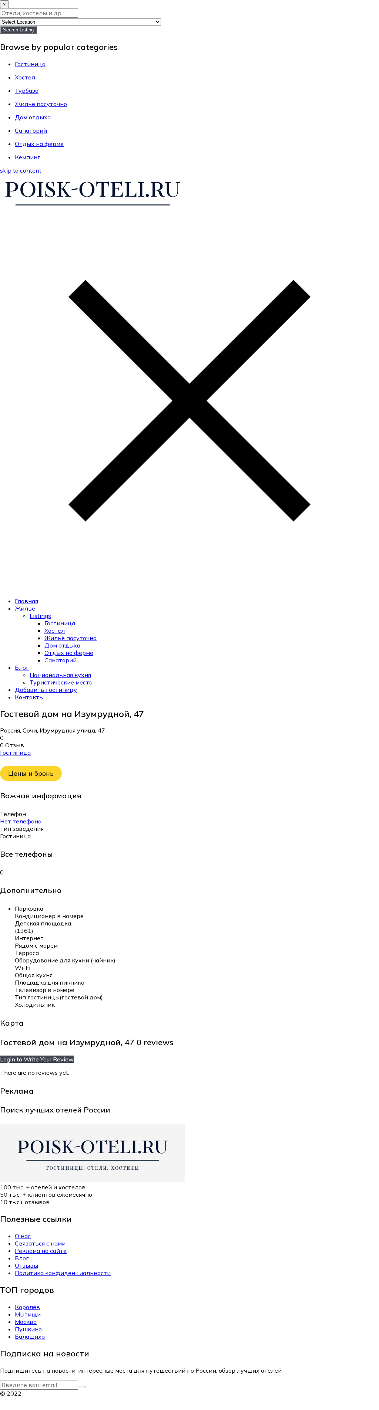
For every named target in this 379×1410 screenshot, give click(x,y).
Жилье (25, 608)
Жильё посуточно (70, 638)
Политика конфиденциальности (63, 1273)
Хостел (54, 630)
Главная (26, 601)
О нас (23, 1236)
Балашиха (30, 1336)
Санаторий (60, 660)
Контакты (29, 697)
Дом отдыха (62, 645)
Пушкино (28, 1329)
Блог (22, 667)
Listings (40, 615)
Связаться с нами (40, 1243)
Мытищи (28, 1314)
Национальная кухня (60, 675)
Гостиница (59, 623)
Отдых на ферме (68, 652)
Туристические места (61, 682)
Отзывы (26, 1265)
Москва (26, 1321)
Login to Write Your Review (37, 1059)
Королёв (27, 1307)
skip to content (20, 170)
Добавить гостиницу (46, 689)
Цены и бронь (31, 773)
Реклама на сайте (41, 1250)
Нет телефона (20, 821)
